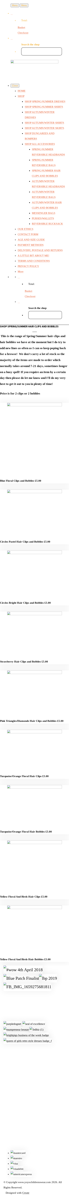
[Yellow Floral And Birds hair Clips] (34, 843)
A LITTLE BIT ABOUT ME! (33, 255)
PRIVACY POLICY (28, 266)
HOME (21, 90)
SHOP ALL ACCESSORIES (40, 144)
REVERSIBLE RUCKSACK (47, 223)
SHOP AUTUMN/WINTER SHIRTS (44, 122)
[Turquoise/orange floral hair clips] (34, 732)
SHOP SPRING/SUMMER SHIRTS (44, 106)
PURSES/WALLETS (43, 218)
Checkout (23, 32)
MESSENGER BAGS (43, 213)
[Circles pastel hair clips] (34, 492)
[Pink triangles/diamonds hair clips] (34, 673)
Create (25, 1192)
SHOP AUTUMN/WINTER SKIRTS (44, 128)
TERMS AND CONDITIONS (34, 260)
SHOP (21, 96)
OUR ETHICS (25, 229)
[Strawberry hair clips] (34, 614)
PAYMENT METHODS (31, 245)
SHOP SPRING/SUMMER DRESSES (45, 101)
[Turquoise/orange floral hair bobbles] (34, 787)
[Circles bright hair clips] (34, 553)
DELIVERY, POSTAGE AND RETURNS (40, 250)
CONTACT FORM (28, 234)
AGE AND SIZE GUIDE (31, 239)
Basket (21, 27)
